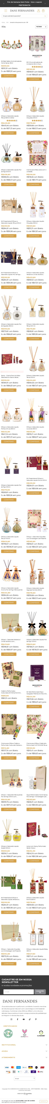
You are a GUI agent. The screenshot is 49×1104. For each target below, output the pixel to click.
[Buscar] (45, 16)
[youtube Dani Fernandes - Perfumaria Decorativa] (24, 1019)
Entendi (43, 1101)
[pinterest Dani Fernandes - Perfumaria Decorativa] (36, 1019)
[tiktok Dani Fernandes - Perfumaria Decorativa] (30, 1019)
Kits (7, 22)
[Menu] (5, 11)
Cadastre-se (40, 991)
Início (3, 22)
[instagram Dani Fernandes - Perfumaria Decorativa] (11, 1019)
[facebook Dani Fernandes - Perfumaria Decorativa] (17, 1019)
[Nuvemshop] (24, 1094)
